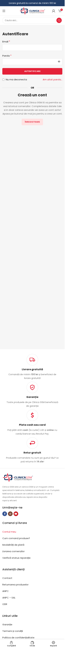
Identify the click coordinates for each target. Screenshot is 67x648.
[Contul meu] (53, 11)
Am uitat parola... (52, 79)
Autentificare (32, 71)
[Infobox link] (32, 395)
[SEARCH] (59, 20)
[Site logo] (32, 10)
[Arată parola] (59, 61)
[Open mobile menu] (4, 11)
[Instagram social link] (10, 513)
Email (6, 41)
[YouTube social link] (16, 513)
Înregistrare (32, 121)
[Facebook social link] (4, 513)
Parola (7, 55)
